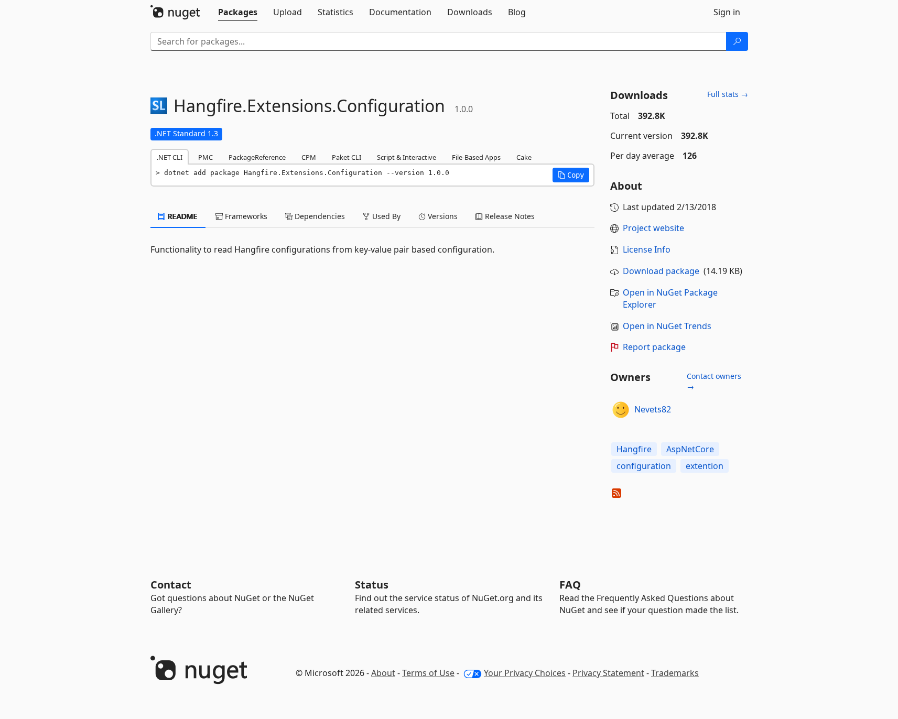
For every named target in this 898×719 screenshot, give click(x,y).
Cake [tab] (524, 157)
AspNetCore (690, 449)
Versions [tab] (442, 216)
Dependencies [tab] (319, 216)
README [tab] (182, 216)
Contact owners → (714, 381)
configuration (643, 466)
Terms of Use (428, 673)
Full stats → (727, 94)
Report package (654, 347)
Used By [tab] (385, 216)
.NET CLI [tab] (169, 157)
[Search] (737, 41)
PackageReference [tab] (257, 157)
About (383, 673)
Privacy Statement (608, 673)
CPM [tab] (308, 157)
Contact (170, 585)
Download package (661, 271)
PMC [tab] (205, 157)
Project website (653, 228)
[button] (571, 175)
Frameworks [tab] (245, 216)
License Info (646, 249)
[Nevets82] (620, 409)
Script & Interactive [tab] (406, 157)
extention (704, 466)
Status (371, 585)
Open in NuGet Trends (667, 326)
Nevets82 (652, 409)
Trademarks (675, 673)
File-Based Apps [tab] (476, 157)
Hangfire (634, 449)
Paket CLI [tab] (346, 157)
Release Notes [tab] (509, 216)
